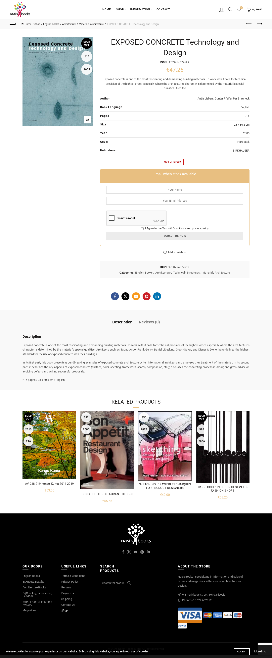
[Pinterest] (147, 296)
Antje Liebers (205, 98)
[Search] (230, 9)
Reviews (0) (149, 322)
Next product (259, 24)
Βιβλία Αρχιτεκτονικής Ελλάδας (37, 595)
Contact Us (68, 604)
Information (140, 9)
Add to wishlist (177, 252)
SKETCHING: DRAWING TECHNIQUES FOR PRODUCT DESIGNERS (165, 486)
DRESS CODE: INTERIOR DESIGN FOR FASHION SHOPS (222, 489)
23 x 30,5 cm (241, 124)
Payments (67, 593)
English (245, 107)
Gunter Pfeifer (223, 98)
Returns (66, 587)
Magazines (29, 610)
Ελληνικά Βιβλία (33, 581)
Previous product (249, 24)
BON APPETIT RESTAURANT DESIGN (107, 494)
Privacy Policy (69, 581)
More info (260, 651)
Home (106, 9)
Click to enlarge (87, 119)
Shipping (66, 599)
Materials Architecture (91, 24)
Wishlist (241, 8)
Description (122, 322)
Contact (163, 9)
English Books (51, 24)
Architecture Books (34, 587)
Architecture (69, 24)
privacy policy (200, 228)
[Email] (136, 296)
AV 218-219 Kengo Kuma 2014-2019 (49, 484)
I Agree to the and (177, 228)
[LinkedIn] (157, 296)
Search (129, 583)
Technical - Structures (186, 272)
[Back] (13, 24)
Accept (242, 651)
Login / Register (221, 10)
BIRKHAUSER (241, 150)
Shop (120, 9)
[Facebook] (115, 296)
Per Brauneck (241, 98)
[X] (125, 296)
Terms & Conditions (174, 228)
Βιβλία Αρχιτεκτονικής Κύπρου (37, 603)
